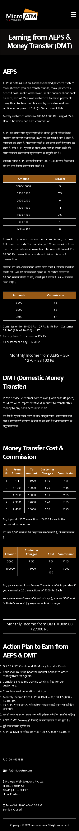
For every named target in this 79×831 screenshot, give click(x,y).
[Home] (22, 14)
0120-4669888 (15, 759)
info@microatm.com (19, 770)
